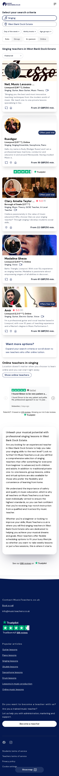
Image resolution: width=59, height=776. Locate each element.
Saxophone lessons (12, 672)
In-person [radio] (31, 39)
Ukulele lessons (10, 666)
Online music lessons (13, 689)
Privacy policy (8, 761)
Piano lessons (9, 655)
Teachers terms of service (14, 756)
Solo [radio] (7, 39)
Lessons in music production (17, 683)
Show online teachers (17, 374)
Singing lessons (10, 660)
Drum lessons (9, 678)
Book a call (7, 605)
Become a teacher (30, 723)
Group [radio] (17, 39)
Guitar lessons (9, 649)
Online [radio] (43, 39)
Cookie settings (9, 766)
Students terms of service (14, 751)
